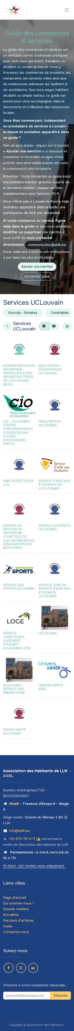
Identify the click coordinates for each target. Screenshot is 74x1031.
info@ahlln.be (19, 831)
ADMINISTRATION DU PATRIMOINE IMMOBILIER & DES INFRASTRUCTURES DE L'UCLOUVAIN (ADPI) (19, 375)
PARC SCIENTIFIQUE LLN (18, 483)
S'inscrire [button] (60, 995)
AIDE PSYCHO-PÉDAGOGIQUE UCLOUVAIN (50, 369)
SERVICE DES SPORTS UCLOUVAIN (18, 587)
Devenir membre (16, 909)
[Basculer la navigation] (66, 10)
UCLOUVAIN (47, 633)
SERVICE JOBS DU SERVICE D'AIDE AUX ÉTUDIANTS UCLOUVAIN (54, 590)
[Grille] (44, 326)
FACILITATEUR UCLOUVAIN (49, 423)
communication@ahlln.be (47, 245)
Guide (7, 926)
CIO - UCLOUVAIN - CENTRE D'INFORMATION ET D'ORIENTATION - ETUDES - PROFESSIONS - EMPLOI (18, 432)
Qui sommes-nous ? (18, 903)
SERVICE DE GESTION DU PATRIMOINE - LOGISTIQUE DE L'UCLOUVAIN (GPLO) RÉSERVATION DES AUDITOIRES (19, 536)
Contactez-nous (37, 276)
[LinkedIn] (33, 968)
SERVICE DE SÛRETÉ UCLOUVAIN (55, 527)
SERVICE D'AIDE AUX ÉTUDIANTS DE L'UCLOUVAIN (54, 484)
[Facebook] (9, 968)
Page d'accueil (14, 897)
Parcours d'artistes (18, 920)
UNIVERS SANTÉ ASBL (51, 687)
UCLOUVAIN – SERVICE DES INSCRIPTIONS (14, 689)
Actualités (11, 915)
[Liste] (54, 326)
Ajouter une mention (37, 266)
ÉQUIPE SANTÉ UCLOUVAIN (14, 731)
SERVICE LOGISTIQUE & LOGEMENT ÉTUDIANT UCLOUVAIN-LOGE (17, 640)
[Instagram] (21, 968)
